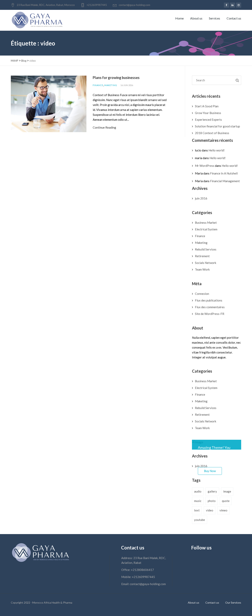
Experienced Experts (208, 119)
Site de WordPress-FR (209, 313)
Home (179, 18)
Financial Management (225, 181)
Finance (98, 85)
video (209, 510)
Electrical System (206, 229)
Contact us (234, 18)
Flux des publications (208, 300)
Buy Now (210, 471)
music (197, 501)
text (197, 510)
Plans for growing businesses (116, 77)
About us (196, 18)
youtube (199, 519)
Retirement (202, 256)
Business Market (206, 222)
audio (197, 491)
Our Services (233, 602)
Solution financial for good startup (217, 126)
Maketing (110, 85)
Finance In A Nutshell (224, 173)
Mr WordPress (204, 165)
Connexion (202, 293)
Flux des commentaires (210, 307)
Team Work (202, 269)
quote (226, 501)
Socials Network (205, 262)
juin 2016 (201, 198)
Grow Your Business (208, 113)
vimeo (223, 510)
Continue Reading (104, 127)
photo (212, 501)
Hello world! (216, 150)
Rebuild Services (205, 249)
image (227, 491)
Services (214, 18)
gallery (212, 491)
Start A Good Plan (207, 106)
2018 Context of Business (212, 133)
